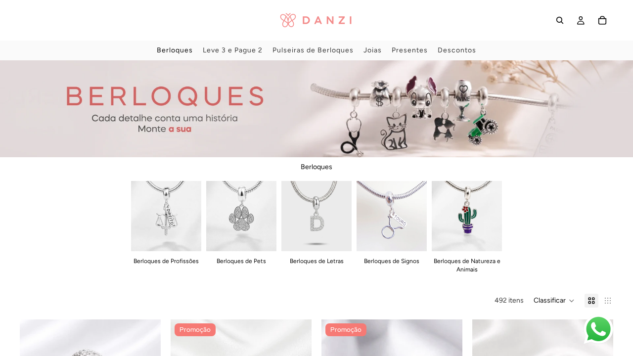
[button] (554, 301)
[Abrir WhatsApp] (598, 329)
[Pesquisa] (560, 20)
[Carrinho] (602, 20)
